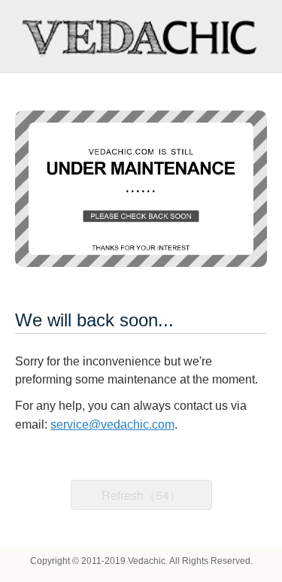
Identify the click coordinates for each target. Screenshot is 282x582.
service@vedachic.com (112, 424)
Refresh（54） (141, 495)
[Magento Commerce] (141, 36)
